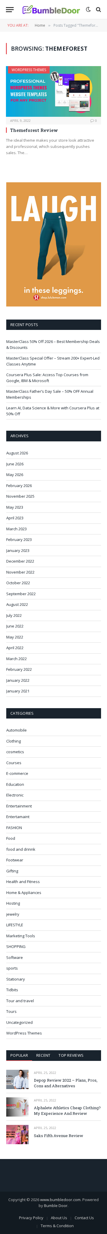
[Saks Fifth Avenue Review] (17, 1134)
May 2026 (14, 474)
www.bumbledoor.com (60, 1199)
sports (12, 968)
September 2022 (21, 593)
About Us (59, 1217)
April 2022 (14, 647)
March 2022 (16, 658)
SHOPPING (16, 946)
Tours (11, 1011)
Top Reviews (71, 1055)
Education (15, 784)
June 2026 (14, 464)
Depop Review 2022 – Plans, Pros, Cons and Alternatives (65, 1082)
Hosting (13, 903)
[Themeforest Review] (53, 91)
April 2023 (14, 518)
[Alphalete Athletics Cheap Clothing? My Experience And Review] (17, 1107)
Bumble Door (55, 1205)
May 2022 (14, 637)
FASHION (14, 827)
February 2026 (19, 485)
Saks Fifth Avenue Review (58, 1135)
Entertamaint (17, 816)
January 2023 (17, 550)
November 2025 (20, 496)
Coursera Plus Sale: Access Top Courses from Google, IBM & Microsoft (47, 377)
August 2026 (17, 453)
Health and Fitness (23, 881)
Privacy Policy (31, 1217)
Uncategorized (19, 1022)
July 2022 (14, 615)
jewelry (12, 914)
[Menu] (10, 9)
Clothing (13, 741)
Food (10, 838)
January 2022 (17, 680)
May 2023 (14, 507)
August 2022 (17, 604)
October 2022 (18, 582)
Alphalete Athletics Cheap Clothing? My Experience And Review (67, 1110)
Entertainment (19, 806)
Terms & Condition (57, 1225)
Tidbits (12, 989)
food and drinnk (20, 849)
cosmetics (15, 751)
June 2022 (14, 626)
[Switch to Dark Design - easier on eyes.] (88, 9)
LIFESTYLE (14, 925)
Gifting (12, 871)
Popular (19, 1055)
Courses (13, 762)
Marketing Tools (20, 935)
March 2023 (16, 528)
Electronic (14, 795)
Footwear (14, 860)
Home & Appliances (23, 892)
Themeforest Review (34, 130)
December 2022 (20, 561)
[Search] (98, 9)
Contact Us (84, 1217)
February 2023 (19, 539)
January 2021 (17, 691)
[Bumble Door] (51, 10)
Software (14, 957)
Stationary (15, 979)
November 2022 (20, 572)
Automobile (16, 730)
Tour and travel (20, 1000)
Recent (43, 1055)
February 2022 (19, 669)
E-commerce (17, 773)
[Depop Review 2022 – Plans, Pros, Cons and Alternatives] (17, 1079)
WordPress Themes (29, 69)
